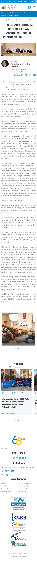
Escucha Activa (23, 492)
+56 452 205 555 (10, 471)
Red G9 (3, 483)
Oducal (3, 486)
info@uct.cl (8, 475)
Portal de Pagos (6, 492)
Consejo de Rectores (24, 483)
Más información (15, 367)
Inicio (2, 13)
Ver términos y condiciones (18, 556)
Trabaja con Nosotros (24, 489)
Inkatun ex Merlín (23, 486)
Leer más (5, 413)
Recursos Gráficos (6, 489)
